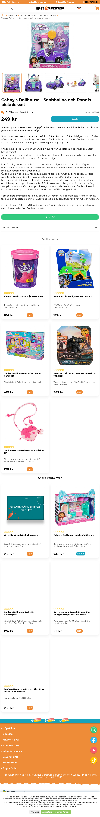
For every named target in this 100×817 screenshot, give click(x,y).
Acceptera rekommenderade (55, 812)
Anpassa (35, 812)
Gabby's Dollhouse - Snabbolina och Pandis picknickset (25, 18)
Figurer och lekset (28, 15)
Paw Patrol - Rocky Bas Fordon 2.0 (73, 296)
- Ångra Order (9, 768)
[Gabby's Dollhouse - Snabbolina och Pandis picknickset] (12, 83)
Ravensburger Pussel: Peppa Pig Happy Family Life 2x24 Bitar (72, 613)
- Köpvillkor (8, 728)
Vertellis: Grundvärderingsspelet (22, 535)
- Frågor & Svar (10, 739)
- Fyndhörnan (9, 762)
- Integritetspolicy (11, 751)
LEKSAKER (12, 15)
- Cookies (7, 734)
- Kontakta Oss (10, 745)
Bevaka (75, 119)
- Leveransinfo (9, 756)
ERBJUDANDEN (91, 2)
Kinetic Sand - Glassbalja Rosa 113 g (23, 296)
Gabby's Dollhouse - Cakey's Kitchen (74, 535)
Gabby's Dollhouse (47, 15)
